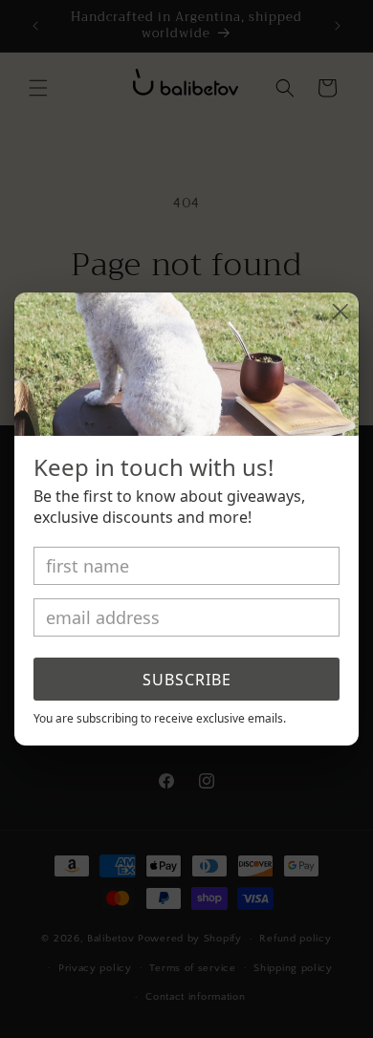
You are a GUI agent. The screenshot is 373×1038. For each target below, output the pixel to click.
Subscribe (187, 679)
